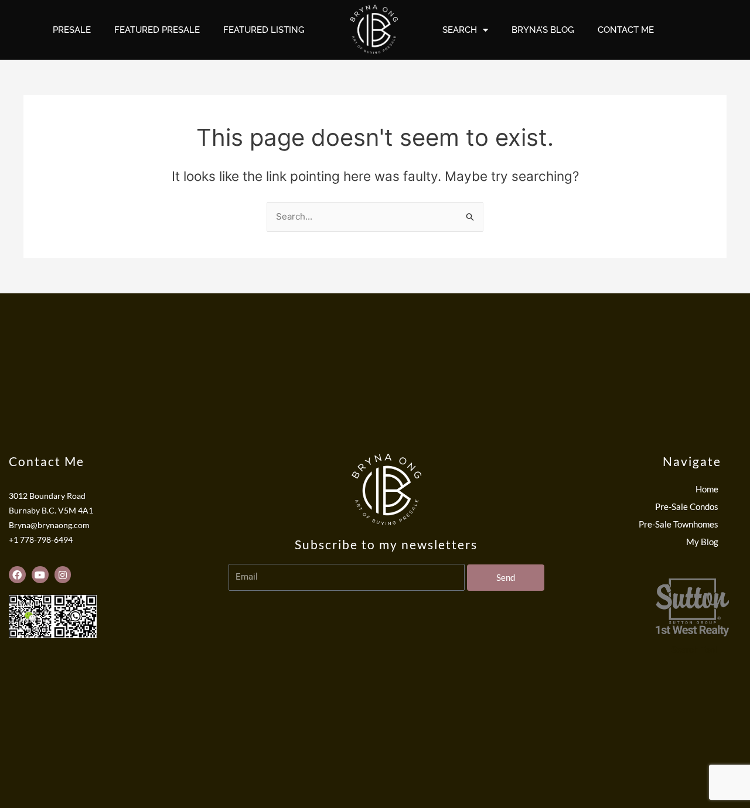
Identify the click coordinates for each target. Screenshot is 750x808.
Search (459, 30)
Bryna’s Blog (543, 30)
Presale (72, 30)
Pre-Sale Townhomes (678, 524)
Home (707, 489)
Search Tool (694, 650)
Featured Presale (157, 30)
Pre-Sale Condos (686, 506)
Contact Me (626, 30)
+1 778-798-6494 (41, 540)
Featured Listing (264, 30)
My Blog (702, 541)
